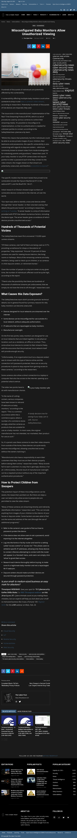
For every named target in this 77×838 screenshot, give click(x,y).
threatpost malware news (60, 138)
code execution (57, 54)
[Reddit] (67, 9)
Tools (41, 4)
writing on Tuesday (9, 211)
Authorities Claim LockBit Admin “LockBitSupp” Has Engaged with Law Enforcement (42, 781)
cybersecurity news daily (63, 71)
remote (56, 122)
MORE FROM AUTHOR (24, 711)
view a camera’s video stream (32, 101)
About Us (3, 7)
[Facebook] (29, 46)
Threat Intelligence (59, 136)
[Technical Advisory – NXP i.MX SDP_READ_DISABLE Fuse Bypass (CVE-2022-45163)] (42, 721)
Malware (18, 4)
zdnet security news (61, 143)
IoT (5, 635)
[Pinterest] (38, 46)
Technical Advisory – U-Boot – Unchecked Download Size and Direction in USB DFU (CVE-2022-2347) (8, 731)
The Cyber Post (28, 38)
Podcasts (48, 4)
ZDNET (68, 140)
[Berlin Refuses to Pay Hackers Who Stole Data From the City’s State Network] (5, 772)
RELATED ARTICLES (9, 711)
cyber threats (56, 81)
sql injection (56, 132)
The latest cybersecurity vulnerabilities (13, 659)
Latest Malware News (59, 111)
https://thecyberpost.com (22, 697)
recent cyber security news (61, 119)
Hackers (12, 4)
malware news (63, 116)
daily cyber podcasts (58, 86)
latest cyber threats (61, 109)
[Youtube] (74, 9)
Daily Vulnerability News (9, 656)
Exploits (20, 656)
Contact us (68, 832)
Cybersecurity (23, 654)
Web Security (9, 647)
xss (63, 140)
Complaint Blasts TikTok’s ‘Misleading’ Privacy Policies (10, 684)
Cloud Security (9, 631)
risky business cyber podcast (60, 124)
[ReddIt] (48, 46)
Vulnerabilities (32, 4)
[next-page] (6, 739)
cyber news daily (12, 654)
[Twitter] (70, 9)
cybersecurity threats (62, 79)
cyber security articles (60, 63)
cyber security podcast (59, 74)
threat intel (68, 134)
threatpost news (57, 140)
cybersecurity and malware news (62, 61)
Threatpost (69, 136)
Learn (64, 14)
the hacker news (57, 134)
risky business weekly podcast (60, 129)
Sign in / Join (21, 1)
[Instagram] (64, 9)
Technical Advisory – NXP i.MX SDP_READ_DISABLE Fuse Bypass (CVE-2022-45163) (42, 731)
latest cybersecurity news (62, 99)
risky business (63, 122)
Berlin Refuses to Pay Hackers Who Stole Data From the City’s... (17, 771)
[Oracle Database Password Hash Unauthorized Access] (31, 793)
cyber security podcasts (59, 77)
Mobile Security (10, 639)
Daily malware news (58, 91)
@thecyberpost (50, 756)
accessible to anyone (39, 166)
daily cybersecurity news (60, 88)
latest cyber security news (60, 103)
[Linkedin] (43, 46)
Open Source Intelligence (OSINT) (62, 4)
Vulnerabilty (39, 659)
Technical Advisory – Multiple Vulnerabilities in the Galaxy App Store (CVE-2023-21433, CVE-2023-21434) (25, 731)
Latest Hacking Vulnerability (32, 656)
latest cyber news (62, 95)
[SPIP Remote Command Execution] (31, 772)
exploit (69, 90)
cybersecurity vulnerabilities (36, 654)
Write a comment (8, 622)
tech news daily (66, 132)
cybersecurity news (63, 65)
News (28, 14)
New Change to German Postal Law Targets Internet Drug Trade (39, 684)
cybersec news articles (61, 56)
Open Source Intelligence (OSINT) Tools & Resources (41, 832)
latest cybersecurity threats (61, 107)
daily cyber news (61, 83)
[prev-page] (2, 739)
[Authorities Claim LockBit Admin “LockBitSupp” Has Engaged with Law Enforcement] (31, 780)
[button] (61, 10)
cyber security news (63, 67)
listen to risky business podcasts (61, 113)
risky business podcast (58, 127)
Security (24, 4)
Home (23, 14)
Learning (16, 832)
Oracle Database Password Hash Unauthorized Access (43, 792)
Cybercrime (4, 4)
